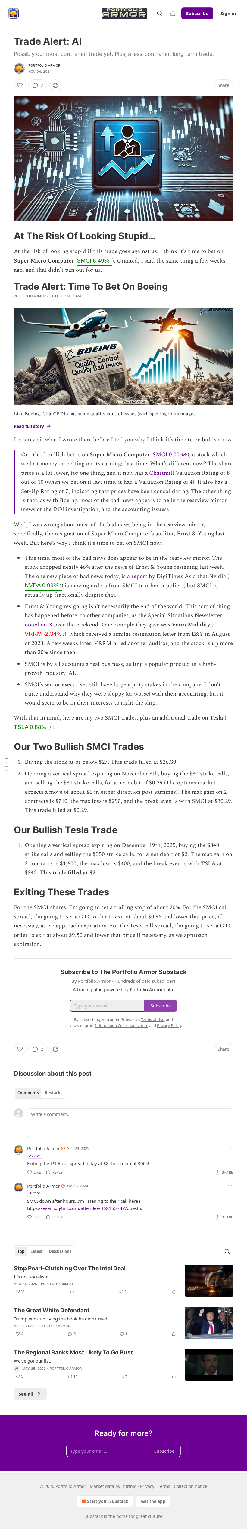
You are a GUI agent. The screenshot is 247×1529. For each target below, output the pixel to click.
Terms (164, 1486)
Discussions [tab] (60, 1251)
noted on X (39, 624)
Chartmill (161, 473)
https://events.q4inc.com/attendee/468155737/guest (82, 1208)
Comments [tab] (28, 1092)
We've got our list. (32, 1361)
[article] (123, 1280)
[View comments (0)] (72, 1291)
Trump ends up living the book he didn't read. (61, 1319)
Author (34, 1155)
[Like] (20, 85)
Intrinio (128, 1486)
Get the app (153, 1501)
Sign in (228, 13)
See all (26, 1394)
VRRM (45, 634)
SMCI (94, 260)
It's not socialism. (32, 1277)
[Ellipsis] (230, 1148)
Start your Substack (107, 1501)
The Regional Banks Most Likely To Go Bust (73, 1352)
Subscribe (197, 13)
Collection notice (190, 1486)
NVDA (43, 585)
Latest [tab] (36, 1251)
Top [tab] (20, 1251)
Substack (94, 1516)
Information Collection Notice (121, 1025)
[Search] (160, 13)
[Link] (5, 236)
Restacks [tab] (53, 1092)
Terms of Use (152, 1019)
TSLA (31, 727)
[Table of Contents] (6, 764)
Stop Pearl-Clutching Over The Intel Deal (70, 1268)
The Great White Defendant (51, 1310)
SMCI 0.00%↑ (170, 454)
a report (137, 576)
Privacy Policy (169, 1025)
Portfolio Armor (44, 65)
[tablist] (40, 1093)
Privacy (147, 1486)
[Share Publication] (173, 13)
